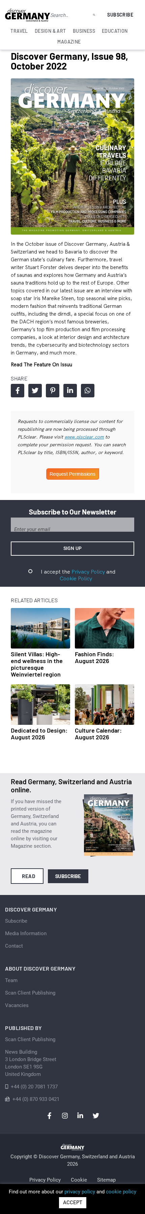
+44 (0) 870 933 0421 (35, 1099)
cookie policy (121, 1192)
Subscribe (120, 15)
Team (11, 980)
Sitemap (106, 1180)
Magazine (69, 42)
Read (28, 876)
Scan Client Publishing (30, 993)
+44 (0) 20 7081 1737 (34, 1087)
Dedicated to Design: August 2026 (39, 734)
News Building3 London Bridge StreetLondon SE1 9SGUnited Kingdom (30, 1063)
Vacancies (17, 1005)
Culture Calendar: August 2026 (98, 734)
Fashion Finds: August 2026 (94, 657)
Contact (14, 946)
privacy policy (79, 1192)
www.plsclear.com (84, 437)
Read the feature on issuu (41, 364)
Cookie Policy (76, 578)
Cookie (79, 1180)
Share (17, 390)
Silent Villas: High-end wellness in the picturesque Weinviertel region (37, 664)
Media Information (26, 933)
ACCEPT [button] (72, 1202)
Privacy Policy (88, 571)
